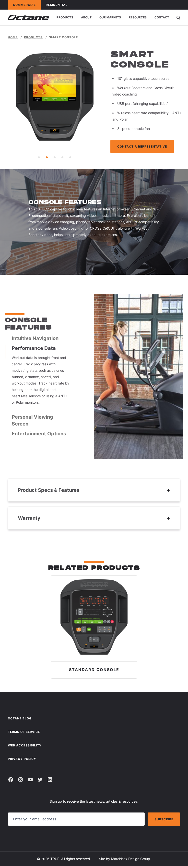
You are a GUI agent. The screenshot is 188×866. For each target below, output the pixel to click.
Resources (138, 17)
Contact (161, 17)
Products (65, 17)
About (86, 17)
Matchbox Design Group (130, 859)
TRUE (54, 859)
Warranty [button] (29, 518)
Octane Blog (20, 718)
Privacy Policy (22, 759)
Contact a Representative (142, 146)
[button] (39, 157)
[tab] (41, 338)
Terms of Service (24, 732)
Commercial (27, 5)
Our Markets (110, 17)
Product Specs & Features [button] (48, 490)
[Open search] (178, 17)
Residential (59, 5)
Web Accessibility (25, 745)
